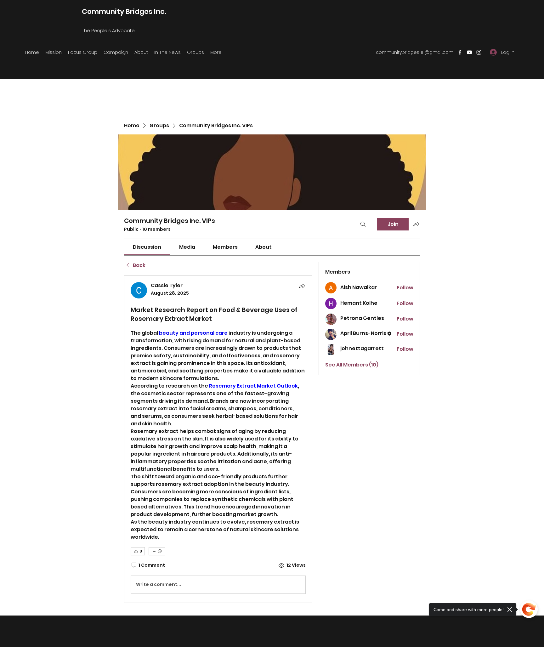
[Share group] (416, 224)
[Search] (363, 224)
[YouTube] (469, 52)
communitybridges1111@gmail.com (414, 52)
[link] (147, 247)
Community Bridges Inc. (124, 11)
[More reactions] (157, 551)
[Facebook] (460, 52)
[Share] (302, 286)
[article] (218, 439)
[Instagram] (479, 52)
